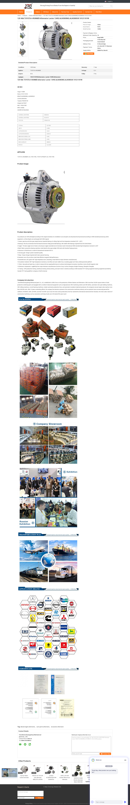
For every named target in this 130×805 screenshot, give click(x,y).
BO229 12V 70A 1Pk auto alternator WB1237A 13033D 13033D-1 (37, 777)
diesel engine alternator (28, 727)
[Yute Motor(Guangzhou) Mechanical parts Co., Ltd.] (27, 6)
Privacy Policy (28, 803)
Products (29, 12)
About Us (55, 12)
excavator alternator (57, 727)
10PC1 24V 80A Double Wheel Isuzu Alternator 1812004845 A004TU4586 (64, 777)
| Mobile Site (57, 787)
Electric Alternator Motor (35, 15)
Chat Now (99, 12)
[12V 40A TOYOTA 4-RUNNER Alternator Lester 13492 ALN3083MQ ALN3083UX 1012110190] (22, 27)
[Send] (125, 802)
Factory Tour (65, 12)
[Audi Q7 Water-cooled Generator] (24, 769)
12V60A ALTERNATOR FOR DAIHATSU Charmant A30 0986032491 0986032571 (51, 777)
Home (21, 12)
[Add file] (92, 802)
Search (111, 6)
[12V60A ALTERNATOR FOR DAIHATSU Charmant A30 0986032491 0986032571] (51, 769)
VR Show (46, 12)
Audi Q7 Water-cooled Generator (24, 776)
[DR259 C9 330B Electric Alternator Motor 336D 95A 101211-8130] (78, 771)
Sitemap (50, 787)
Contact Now (106, 754)
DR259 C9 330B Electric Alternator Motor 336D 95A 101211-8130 (78, 780)
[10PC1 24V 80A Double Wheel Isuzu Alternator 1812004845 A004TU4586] (64, 769)
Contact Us (88, 12)
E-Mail (45, 787)
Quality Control (77, 12)
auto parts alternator (43, 727)
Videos (38, 12)
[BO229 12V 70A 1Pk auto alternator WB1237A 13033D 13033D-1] (37, 769)
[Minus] (125, 760)
